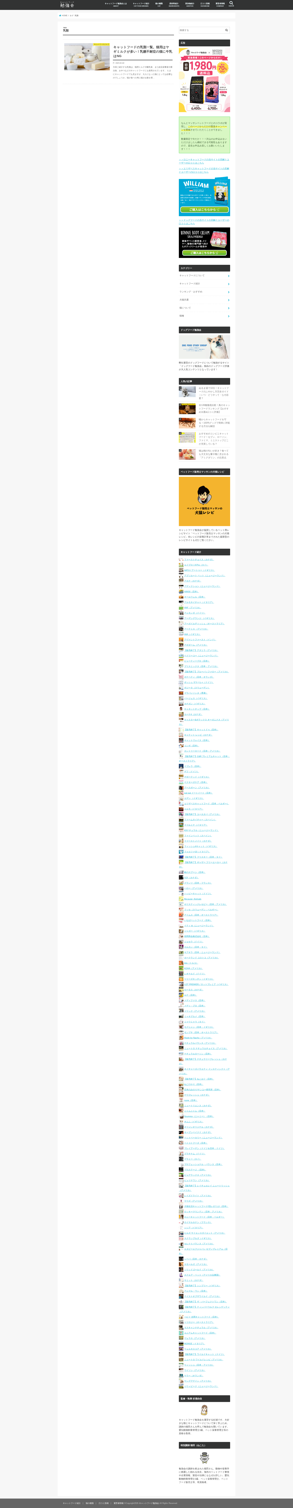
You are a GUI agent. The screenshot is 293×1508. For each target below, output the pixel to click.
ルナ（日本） (190, 995)
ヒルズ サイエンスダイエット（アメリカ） (204, 1233)
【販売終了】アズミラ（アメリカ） (201, 650)
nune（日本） (191, 1100)
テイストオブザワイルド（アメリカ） (202, 1296)
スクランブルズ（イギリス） (198, 1238)
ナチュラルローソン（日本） (198, 1054)
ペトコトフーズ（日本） (196, 1143)
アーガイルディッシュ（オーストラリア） (204, 623)
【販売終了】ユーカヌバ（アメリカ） (202, 814)
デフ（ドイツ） (191, 771)
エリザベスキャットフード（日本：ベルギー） (206, 803)
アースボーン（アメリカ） (197, 787)
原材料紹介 (174, 4)
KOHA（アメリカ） (193, 968)
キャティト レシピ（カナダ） (198, 735)
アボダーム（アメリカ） (196, 645)
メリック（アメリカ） (195, 1011)
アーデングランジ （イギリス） (199, 618)
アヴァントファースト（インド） (200, 639)
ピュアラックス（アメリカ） (198, 1175)
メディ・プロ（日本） (195, 1005)
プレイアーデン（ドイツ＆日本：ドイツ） (204, 1148)
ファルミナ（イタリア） (196, 825)
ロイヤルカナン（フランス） (198, 1222)
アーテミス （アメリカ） (196, 629)
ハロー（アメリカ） (193, 888)
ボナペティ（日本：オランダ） (199, 677)
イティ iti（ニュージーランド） (199, 925)
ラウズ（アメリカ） (193, 1201)
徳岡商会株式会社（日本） (197, 936)
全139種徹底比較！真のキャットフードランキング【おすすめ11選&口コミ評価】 (214, 408)
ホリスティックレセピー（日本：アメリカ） (205, 904)
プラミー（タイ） (192, 1159)
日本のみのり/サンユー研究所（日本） (202, 1089)
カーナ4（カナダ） (193, 714)
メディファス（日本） (195, 1000)
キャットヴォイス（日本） (197, 740)
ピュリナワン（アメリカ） (197, 1180)
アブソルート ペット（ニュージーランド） (204, 575)
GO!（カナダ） (191, 877)
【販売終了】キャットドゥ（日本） (201, 729)
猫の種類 (159, 4)
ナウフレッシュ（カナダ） (197, 1095)
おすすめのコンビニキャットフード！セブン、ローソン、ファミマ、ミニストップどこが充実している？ (214, 438)
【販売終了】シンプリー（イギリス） (202, 1285)
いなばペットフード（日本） (198, 920)
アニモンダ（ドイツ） (195, 613)
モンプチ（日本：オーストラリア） (201, 1032)
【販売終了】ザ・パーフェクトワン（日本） (205, 1301)
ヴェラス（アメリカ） (195, 1338)
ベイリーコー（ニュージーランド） (201, 655)
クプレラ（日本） (192, 766)
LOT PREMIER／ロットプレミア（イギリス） (206, 984)
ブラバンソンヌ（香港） (196, 693)
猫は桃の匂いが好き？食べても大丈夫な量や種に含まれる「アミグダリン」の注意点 (214, 454)
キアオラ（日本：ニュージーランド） (202, 952)
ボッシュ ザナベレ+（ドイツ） (199, 682)
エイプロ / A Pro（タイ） (196, 565)
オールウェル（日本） (195, 597)
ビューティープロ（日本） (197, 661)
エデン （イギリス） (194, 798)
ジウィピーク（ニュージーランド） (201, 1386)
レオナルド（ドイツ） (195, 973)
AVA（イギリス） (192, 634)
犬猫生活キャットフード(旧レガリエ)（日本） (206, 1206)
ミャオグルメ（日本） (195, 1016)
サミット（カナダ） (193, 1280)
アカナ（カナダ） (192, 581)
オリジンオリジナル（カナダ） (199, 1127)
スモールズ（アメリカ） (196, 1264)
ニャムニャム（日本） (195, 1111)
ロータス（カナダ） (193, 989)
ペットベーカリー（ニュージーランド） (203, 1137)
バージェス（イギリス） (196, 698)
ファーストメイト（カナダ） (198, 841)
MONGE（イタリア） (194, 1343)
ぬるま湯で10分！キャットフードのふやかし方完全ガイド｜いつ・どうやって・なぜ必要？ (214, 393)
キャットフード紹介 (141, 4)
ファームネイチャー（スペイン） (200, 819)
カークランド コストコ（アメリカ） (201, 957)
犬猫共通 (184, 300)
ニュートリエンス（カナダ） (198, 1105)
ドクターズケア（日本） (196, 782)
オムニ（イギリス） (193, 1121)
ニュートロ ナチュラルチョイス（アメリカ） (206, 1048)
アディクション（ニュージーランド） (202, 586)
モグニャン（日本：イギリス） (199, 1027)
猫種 (181, 316)
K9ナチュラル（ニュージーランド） (201, 830)
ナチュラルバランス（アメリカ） (200, 1043)
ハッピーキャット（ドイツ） (198, 893)
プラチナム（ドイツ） (195, 1153)
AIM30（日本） (191, 591)
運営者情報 (220, 4)
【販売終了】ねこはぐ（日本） (199, 1079)
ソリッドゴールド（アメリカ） (199, 1269)
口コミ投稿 (205, 4)
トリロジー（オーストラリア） (199, 1322)
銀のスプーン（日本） (195, 872)
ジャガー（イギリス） (195, 931)
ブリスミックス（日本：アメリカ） (201, 666)
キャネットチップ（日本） (197, 709)
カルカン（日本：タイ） (196, 947)
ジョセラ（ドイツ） (193, 941)
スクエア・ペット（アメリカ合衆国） (202, 1275)
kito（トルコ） (191, 963)
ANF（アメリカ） (192, 607)
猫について (185, 308)
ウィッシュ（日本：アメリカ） (199, 1365)
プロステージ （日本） (195, 1169)
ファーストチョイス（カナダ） (199, 559)
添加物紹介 (189, 4)
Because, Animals (192, 899)
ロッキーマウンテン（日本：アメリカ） (203, 1211)
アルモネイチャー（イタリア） (199, 602)
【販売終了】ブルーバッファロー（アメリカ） (206, 671)
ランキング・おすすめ (190, 291)
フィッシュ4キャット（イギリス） (200, 846)
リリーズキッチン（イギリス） (199, 979)
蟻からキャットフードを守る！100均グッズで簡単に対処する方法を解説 (214, 422)
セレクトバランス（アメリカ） (199, 1243)
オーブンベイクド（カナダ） (198, 1132)
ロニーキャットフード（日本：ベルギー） (204, 1217)
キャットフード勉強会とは (116, 4)
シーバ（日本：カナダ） (196, 1259)
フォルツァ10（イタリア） (197, 851)
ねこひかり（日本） (193, 1084)
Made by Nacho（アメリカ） (198, 1038)
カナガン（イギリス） (195, 703)
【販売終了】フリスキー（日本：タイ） (203, 857)
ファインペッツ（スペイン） (198, 835)
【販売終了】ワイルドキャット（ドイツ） (204, 1354)
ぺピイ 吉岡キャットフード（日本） (201, 1317)
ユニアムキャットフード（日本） (200, 1333)
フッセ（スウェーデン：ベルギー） (201, 909)
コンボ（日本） (191, 745)
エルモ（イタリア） (193, 809)
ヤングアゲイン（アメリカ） (198, 1381)
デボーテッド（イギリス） (197, 777)
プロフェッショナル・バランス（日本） (203, 1164)
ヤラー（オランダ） (193, 1375)
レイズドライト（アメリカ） (198, 1195)
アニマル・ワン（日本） (196, 1291)
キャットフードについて (192, 275)
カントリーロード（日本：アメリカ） (202, 751)
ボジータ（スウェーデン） (197, 687)
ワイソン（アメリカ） (195, 1370)
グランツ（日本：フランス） (198, 883)
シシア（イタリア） (193, 1227)
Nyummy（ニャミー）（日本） (199, 1116)
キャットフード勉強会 (149, 1503)
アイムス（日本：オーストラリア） (201, 915)
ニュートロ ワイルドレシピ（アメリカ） (203, 1359)
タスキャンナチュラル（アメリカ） (201, 1327)
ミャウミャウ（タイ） (195, 1021)
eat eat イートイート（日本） (198, 793)
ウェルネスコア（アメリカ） (198, 1349)
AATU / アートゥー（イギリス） (199, 570)
